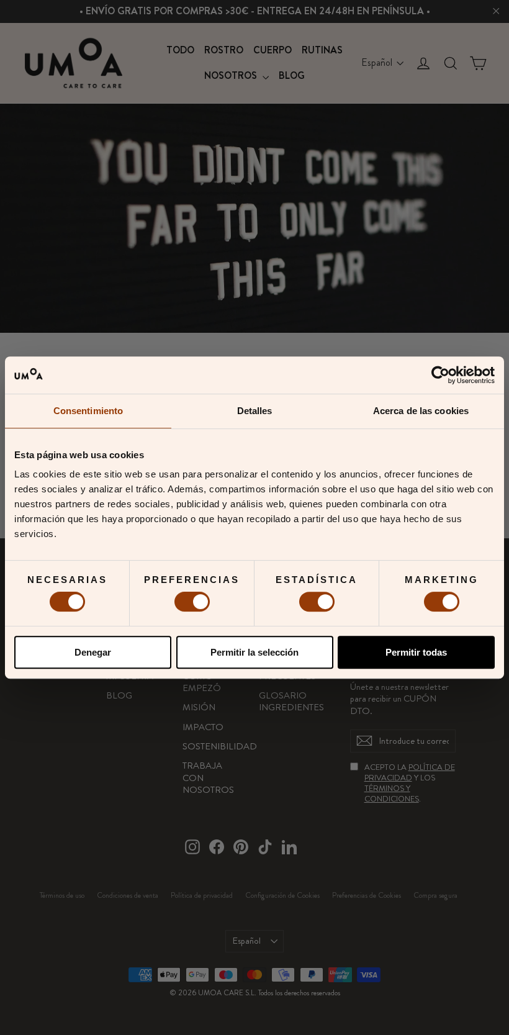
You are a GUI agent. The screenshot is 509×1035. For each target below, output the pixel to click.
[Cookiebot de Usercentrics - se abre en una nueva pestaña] (440, 375)
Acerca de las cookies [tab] (421, 410)
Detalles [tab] (255, 410)
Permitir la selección (254, 652)
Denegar (92, 652)
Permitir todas (416, 652)
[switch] (192, 602)
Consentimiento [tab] (88, 410)
